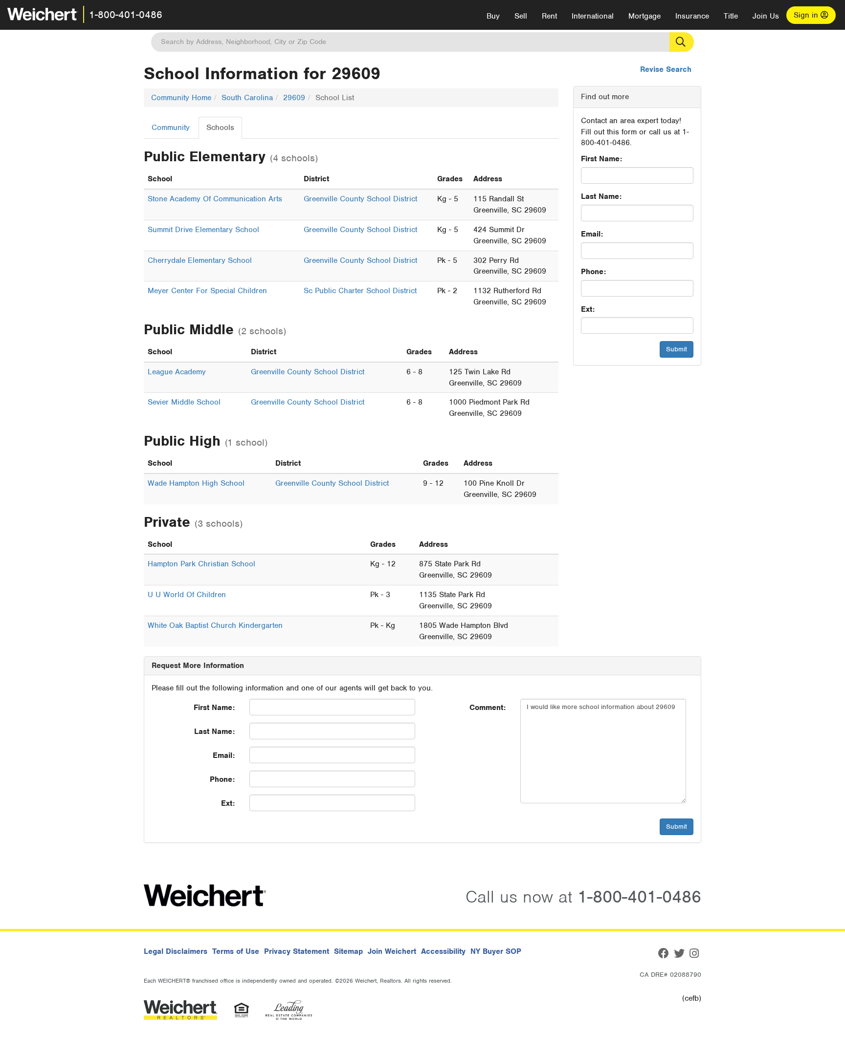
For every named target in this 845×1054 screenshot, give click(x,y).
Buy (493, 16)
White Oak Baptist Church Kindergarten (215, 625)
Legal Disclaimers (175, 951)
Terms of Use (235, 951)
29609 (294, 98)
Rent (549, 16)
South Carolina (247, 98)
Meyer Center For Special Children (207, 291)
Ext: (588, 309)
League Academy (177, 372)
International (593, 16)
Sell (520, 16)
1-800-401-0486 (125, 14)
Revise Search (665, 69)
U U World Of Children (187, 595)
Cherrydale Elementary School (200, 260)
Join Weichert (392, 951)
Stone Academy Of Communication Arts (215, 199)
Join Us (766, 16)
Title (731, 16)
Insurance (692, 16)
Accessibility (443, 951)
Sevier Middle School (184, 402)
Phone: (593, 272)
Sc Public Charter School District (360, 291)
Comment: (487, 707)
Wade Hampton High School (196, 483)
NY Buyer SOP (495, 951)
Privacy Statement (296, 951)
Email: (592, 234)
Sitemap (348, 951)
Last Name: (601, 196)
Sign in (807, 15)
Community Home (181, 98)
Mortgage (644, 16)
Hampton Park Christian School (201, 564)
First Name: (601, 159)
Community (171, 127)
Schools (220, 127)
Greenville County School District (360, 199)
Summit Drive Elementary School (203, 230)
